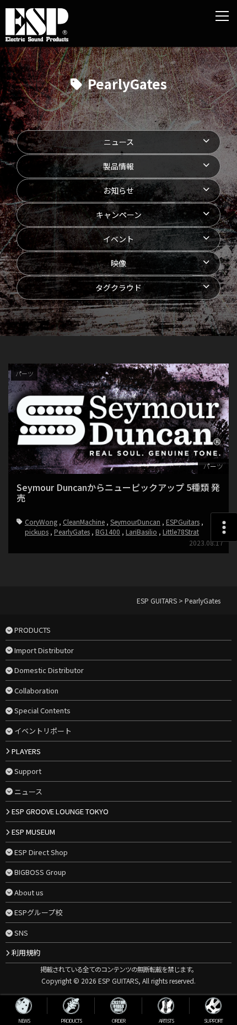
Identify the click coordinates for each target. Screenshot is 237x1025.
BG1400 (107, 531)
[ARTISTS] (166, 1005)
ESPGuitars (183, 521)
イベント (118, 238)
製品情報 (118, 166)
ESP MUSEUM (33, 831)
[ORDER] (118, 1005)
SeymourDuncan (135, 521)
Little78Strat (181, 531)
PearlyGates (72, 531)
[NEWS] (23, 1005)
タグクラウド (118, 287)
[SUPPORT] (213, 1005)
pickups (37, 531)
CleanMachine (84, 521)
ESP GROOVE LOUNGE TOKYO (60, 811)
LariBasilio (141, 531)
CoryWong (41, 521)
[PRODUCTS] (71, 1005)
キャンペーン (119, 214)
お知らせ (118, 190)
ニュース (119, 141)
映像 (118, 263)
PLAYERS (26, 751)
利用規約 (26, 952)
